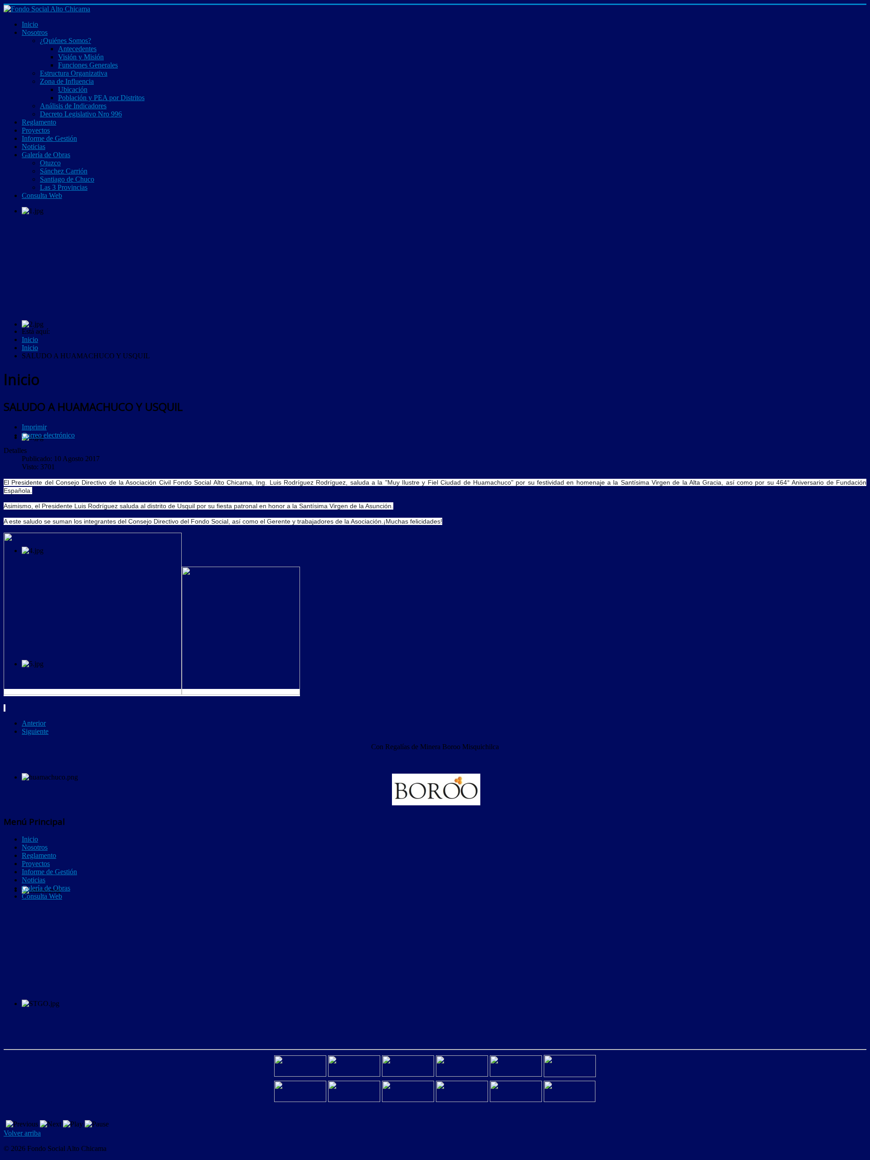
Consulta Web (42, 896)
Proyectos (36, 863)
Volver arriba (22, 1133)
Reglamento (39, 855)
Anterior (34, 723)
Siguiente (35, 731)
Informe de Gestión (49, 872)
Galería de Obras (46, 888)
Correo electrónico (48, 435)
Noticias (33, 880)
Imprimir (34, 427)
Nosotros (35, 847)
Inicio (30, 839)
